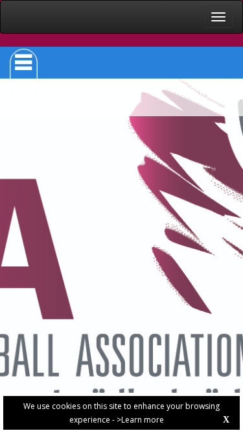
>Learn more (140, 419)
